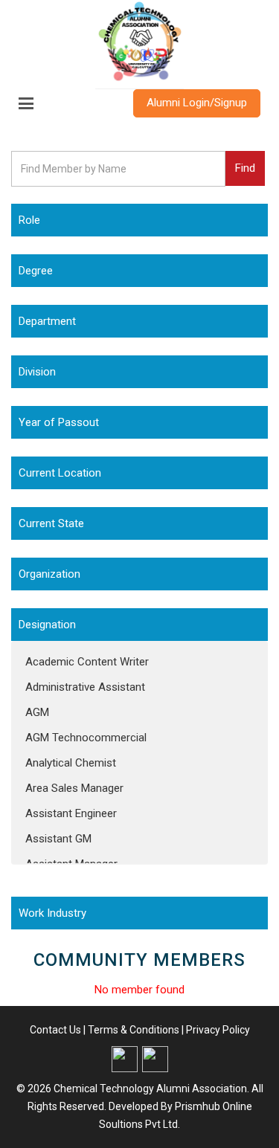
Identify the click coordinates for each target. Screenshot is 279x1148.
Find (245, 168)
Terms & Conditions (133, 1030)
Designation (47, 624)
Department (47, 321)
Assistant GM (58, 838)
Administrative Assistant (85, 687)
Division (37, 371)
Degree (36, 270)
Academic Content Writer (87, 661)
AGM (37, 712)
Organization (49, 574)
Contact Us (55, 1030)
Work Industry (52, 913)
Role (29, 220)
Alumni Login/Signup (197, 102)
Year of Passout (59, 422)
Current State (51, 523)
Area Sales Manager (74, 788)
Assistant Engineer (71, 813)
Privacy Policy (218, 1030)
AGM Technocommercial (86, 737)
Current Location (60, 473)
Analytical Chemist (70, 763)
